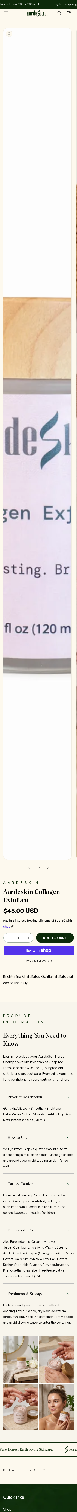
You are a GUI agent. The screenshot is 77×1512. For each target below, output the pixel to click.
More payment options (39, 960)
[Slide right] (48, 867)
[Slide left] (29, 867)
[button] (6, 13)
